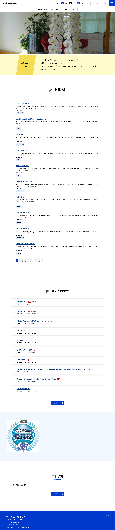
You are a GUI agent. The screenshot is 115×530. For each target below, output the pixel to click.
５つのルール (21, 340)
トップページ (43, 9)
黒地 (70, 3)
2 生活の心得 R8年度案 (24, 350)
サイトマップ (105, 516)
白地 (66, 3)
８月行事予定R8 (22, 302)
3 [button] (22, 261)
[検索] (105, 3)
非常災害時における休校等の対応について (30, 321)
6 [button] (30, 261)
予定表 (73, 9)
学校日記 (54, 9)
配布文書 (64, 9)
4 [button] (25, 261)
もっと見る (57, 403)
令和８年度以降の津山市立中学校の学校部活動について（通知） (36, 379)
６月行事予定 (21, 331)
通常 (62, 3)
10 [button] (39, 261)
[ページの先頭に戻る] (112, 527)
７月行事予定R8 (22, 311)
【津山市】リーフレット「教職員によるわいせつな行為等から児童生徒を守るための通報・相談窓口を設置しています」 (52, 369)
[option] (57, 33)
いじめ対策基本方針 (23, 389)
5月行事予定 (21, 360)
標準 (78, 3)
